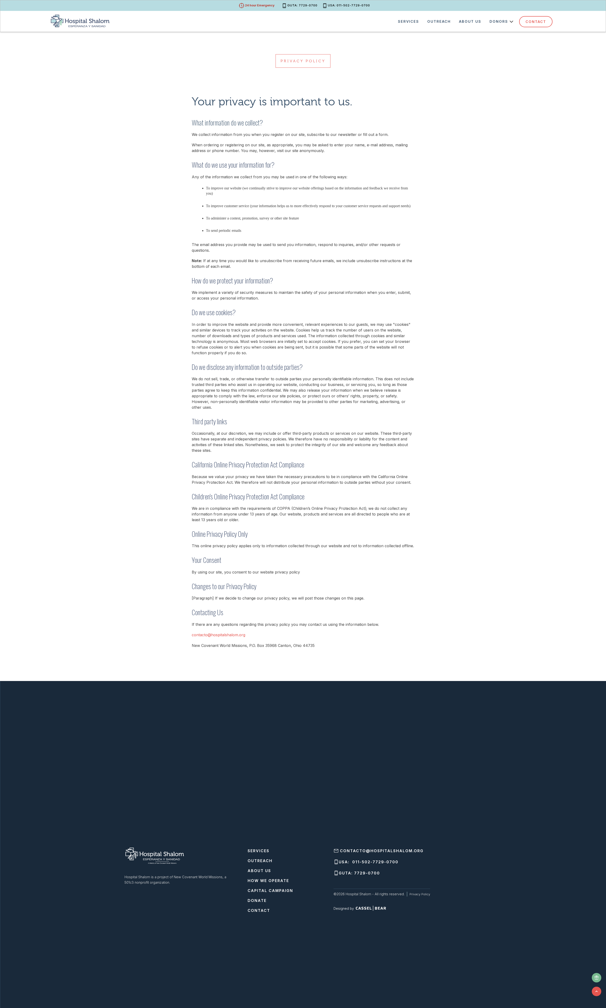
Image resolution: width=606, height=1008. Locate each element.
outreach (439, 21)
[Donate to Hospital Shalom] (596, 977)
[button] (500, 21)
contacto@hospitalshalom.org (218, 634)
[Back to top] (596, 991)
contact (536, 22)
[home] (81, 20)
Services (408, 21)
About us (470, 21)
